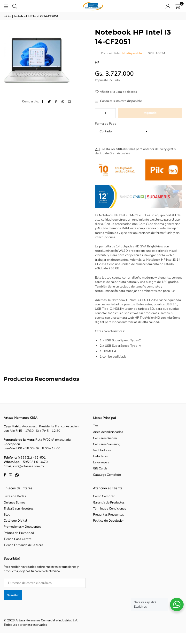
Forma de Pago (105, 124)
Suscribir (12, 595)
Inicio (7, 16)
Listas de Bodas (15, 496)
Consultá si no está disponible (120, 101)
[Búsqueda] (14, 6)
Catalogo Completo (107, 475)
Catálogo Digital (15, 520)
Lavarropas (101, 462)
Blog (7, 514)
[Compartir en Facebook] (42, 101)
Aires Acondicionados (108, 432)
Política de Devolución (108, 520)
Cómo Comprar (104, 496)
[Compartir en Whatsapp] (63, 101)
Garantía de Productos (108, 502)
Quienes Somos (14, 502)
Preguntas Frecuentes (108, 514)
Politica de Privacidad (19, 533)
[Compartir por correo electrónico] (69, 101)
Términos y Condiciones (109, 508)
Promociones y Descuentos (22, 527)
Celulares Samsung (106, 444)
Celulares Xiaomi (105, 438)
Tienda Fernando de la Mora (23, 545)
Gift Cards (100, 468)
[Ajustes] (167, 6)
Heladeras (100, 456)
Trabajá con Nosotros (18, 508)
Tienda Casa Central (18, 539)
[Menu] (5, 6)
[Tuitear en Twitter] (49, 101)
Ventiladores (102, 450)
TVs (95, 426)
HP (97, 62)
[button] (177, 6)
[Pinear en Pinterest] (56, 101)
